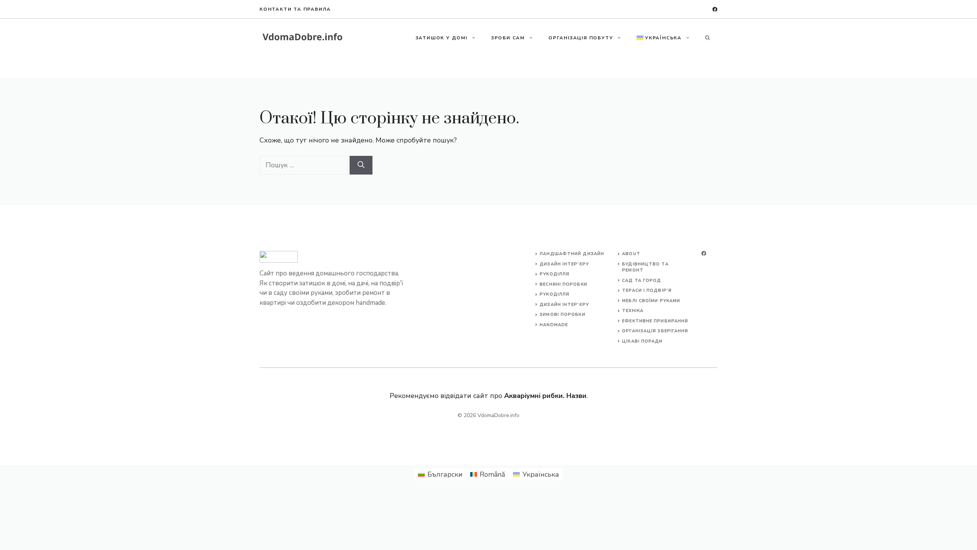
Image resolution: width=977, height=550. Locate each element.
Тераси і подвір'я (647, 290)
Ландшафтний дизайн (572, 254)
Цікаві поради (642, 341)
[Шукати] (361, 165)
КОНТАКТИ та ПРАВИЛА (295, 9)
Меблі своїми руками (651, 301)
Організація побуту (580, 38)
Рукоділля (554, 274)
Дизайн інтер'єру (564, 264)
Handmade (554, 325)
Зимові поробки (562, 314)
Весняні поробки (563, 284)
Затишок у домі (442, 38)
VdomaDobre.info (498, 415)
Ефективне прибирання (655, 321)
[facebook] (715, 9)
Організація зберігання (655, 331)
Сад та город (641, 280)
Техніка (632, 311)
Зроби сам (508, 38)
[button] (707, 37)
